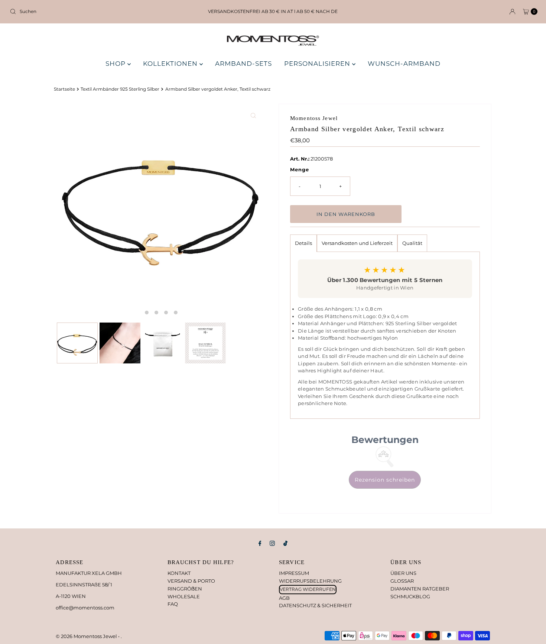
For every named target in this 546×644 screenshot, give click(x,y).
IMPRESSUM (294, 573)
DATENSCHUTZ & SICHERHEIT (315, 605)
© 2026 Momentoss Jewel (87, 636)
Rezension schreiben (385, 479)
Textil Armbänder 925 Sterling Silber (120, 89)
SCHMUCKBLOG (410, 596)
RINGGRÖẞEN (185, 589)
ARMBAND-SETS (243, 63)
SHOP (116, 63)
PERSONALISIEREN (318, 63)
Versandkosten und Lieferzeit (357, 243)
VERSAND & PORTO (191, 581)
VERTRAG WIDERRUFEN (308, 589)
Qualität (412, 243)
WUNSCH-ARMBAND (404, 63)
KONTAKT (179, 573)
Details (303, 243)
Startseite (64, 89)
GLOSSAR (402, 581)
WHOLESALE (184, 596)
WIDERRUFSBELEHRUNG (310, 581)
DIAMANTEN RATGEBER (419, 589)
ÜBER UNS (403, 573)
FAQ (173, 604)
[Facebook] (260, 543)
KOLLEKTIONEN (171, 63)
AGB (284, 598)
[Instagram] (272, 543)
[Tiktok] (285, 543)
